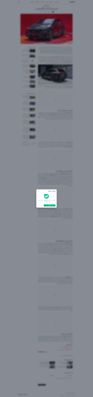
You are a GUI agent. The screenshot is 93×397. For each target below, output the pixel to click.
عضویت (49, 205)
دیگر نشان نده (40, 205)
